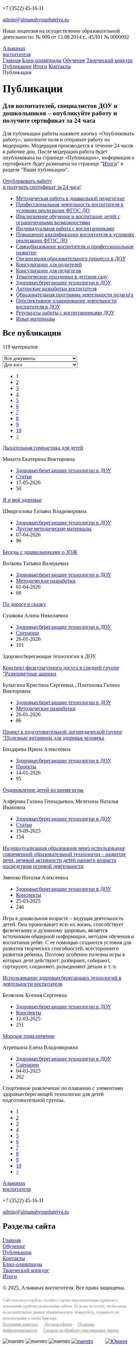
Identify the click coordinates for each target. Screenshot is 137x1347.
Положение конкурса (20, 1324)
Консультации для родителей (49, 264)
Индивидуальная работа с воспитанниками (65, 228)
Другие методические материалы (53, 528)
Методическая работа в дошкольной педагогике (70, 198)
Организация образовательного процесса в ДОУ (71, 258)
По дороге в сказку (24, 604)
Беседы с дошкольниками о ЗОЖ (40, 552)
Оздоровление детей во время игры (43, 790)
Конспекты (28, 895)
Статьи (24, 476)
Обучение (74, 60)
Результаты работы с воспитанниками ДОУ (65, 313)
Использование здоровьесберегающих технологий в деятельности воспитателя (62, 981)
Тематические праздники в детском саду (62, 276)
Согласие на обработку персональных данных (81, 1330)
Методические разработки (45, 581)
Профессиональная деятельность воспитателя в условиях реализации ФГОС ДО (69, 207)
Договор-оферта (58, 1324)
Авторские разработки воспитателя (56, 288)
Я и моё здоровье (22, 500)
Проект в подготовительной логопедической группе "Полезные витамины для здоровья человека (62, 735)
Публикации (17, 66)
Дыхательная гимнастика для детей (43, 448)
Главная (12, 60)
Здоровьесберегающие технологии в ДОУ (63, 282)
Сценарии (27, 633)
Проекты (26, 766)
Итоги (40, 66)
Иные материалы (35, 319)
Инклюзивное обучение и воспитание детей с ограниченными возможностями (68, 219)
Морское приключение (29, 1036)
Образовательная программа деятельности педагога (74, 294)
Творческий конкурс (109, 60)
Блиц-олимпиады (42, 60)
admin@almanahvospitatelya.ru (36, 19)
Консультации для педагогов (48, 270)
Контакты (60, 66)
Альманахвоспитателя (17, 51)
